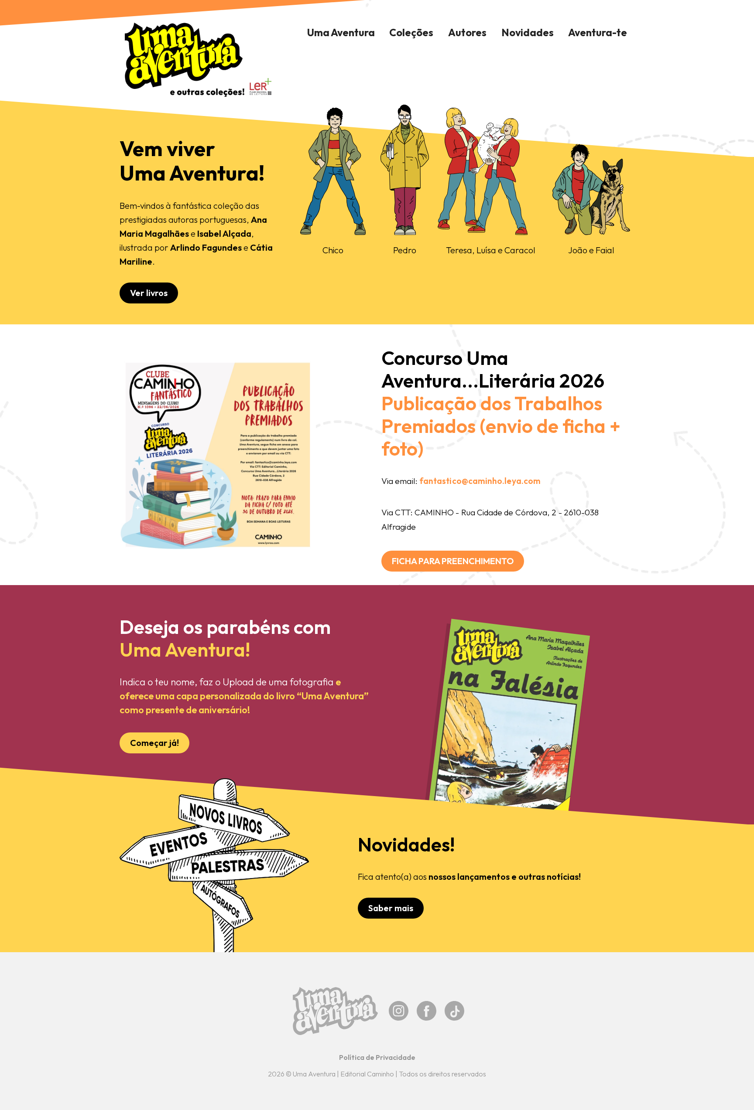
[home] (184, 60)
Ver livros (149, 292)
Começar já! (154, 742)
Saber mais (390, 907)
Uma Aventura (341, 32)
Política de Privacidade (377, 1057)
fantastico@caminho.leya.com (480, 481)
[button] (411, 33)
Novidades (527, 32)
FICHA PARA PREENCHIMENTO (453, 560)
